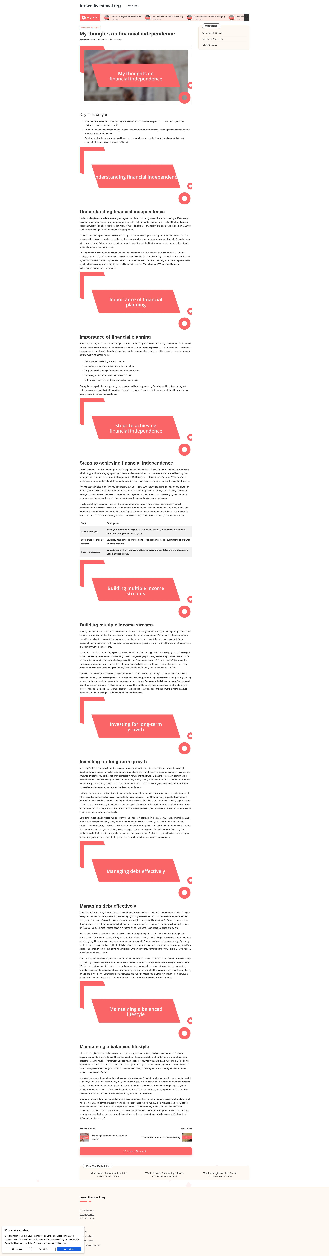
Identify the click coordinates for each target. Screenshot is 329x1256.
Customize (17, 1249)
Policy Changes (209, 45)
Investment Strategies (90, 27)
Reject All (43, 1249)
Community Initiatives (212, 33)
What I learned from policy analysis (207, 16)
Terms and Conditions (90, 1245)
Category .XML (87, 1214)
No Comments (116, 40)
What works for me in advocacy (121, 16)
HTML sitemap (87, 1210)
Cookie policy (86, 1236)
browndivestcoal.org (100, 5)
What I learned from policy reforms (164, 1173)
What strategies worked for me (220, 1173)
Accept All (69, 1249)
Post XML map (87, 1218)
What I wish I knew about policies (109, 1173)
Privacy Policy (87, 1241)
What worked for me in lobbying (163, 16)
